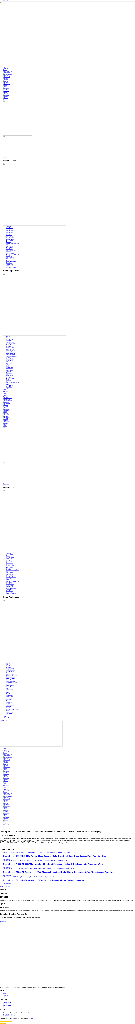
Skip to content (4, 0)
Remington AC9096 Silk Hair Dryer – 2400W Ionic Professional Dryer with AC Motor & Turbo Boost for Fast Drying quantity (34, 843)
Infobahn (30, 1018)
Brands (5, 396)
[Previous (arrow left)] (1, 1023)
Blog (4, 716)
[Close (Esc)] (10, 1021)
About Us (5, 395)
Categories (6, 484)
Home (4, 393)
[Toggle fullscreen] (4, 1021)
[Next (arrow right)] (4, 1023)
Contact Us (6, 717)
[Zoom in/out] (1, 1021)
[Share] (7, 1021)
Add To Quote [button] (7, 859)
